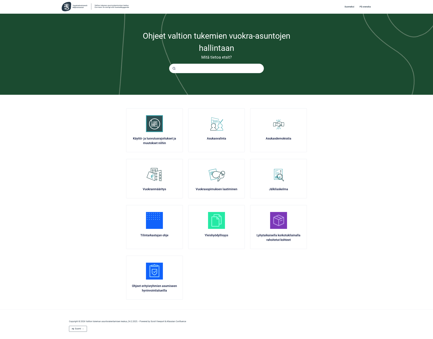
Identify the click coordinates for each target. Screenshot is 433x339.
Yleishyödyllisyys (216, 235)
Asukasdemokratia (278, 138)
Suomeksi (349, 6)
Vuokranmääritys (154, 189)
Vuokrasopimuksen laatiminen (216, 189)
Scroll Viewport (158, 321)
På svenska (365, 6)
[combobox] (216, 68)
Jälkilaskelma (278, 189)
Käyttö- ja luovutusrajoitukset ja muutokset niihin (154, 141)
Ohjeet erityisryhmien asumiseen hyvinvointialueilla (154, 288)
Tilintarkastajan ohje (154, 235)
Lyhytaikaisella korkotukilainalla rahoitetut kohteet (278, 237)
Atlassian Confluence (176, 321)
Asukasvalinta (216, 138)
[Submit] (174, 68)
